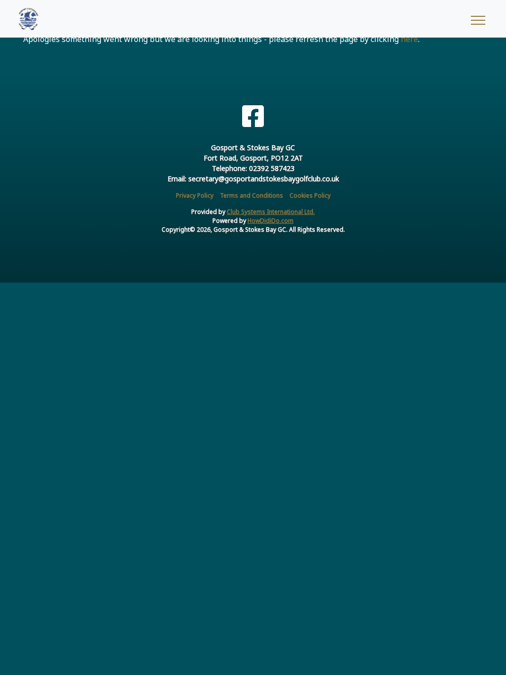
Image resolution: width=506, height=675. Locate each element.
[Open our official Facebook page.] (253, 116)
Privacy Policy (194, 195)
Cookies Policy (310, 195)
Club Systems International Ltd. (271, 212)
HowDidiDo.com (271, 220)
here (409, 39)
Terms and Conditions (251, 195)
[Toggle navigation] (477, 19)
